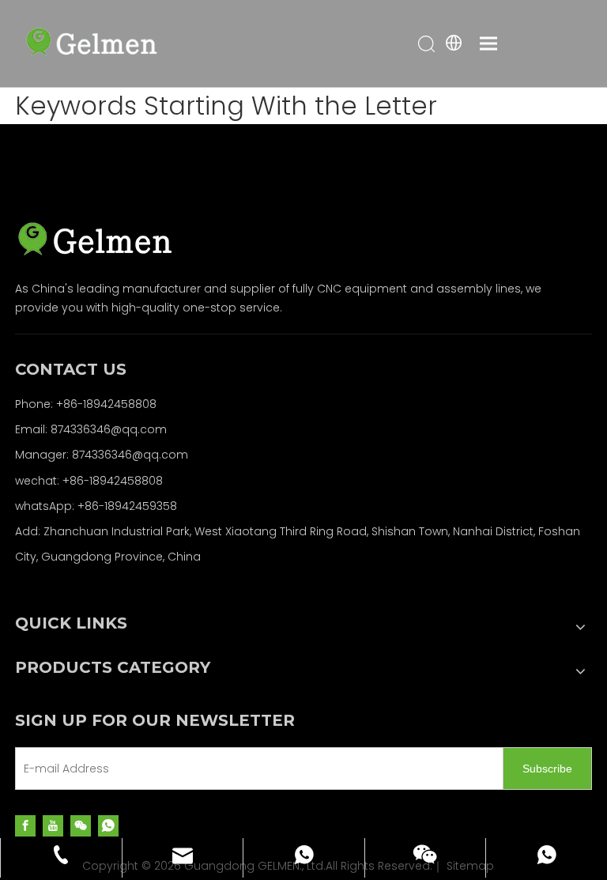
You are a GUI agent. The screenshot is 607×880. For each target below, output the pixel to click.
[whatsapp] (108, 825)
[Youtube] (53, 825)
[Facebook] (25, 825)
